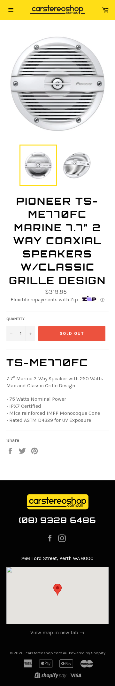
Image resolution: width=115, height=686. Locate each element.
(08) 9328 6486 (57, 520)
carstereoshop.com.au (46, 653)
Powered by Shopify (87, 653)
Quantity (15, 319)
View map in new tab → (57, 632)
